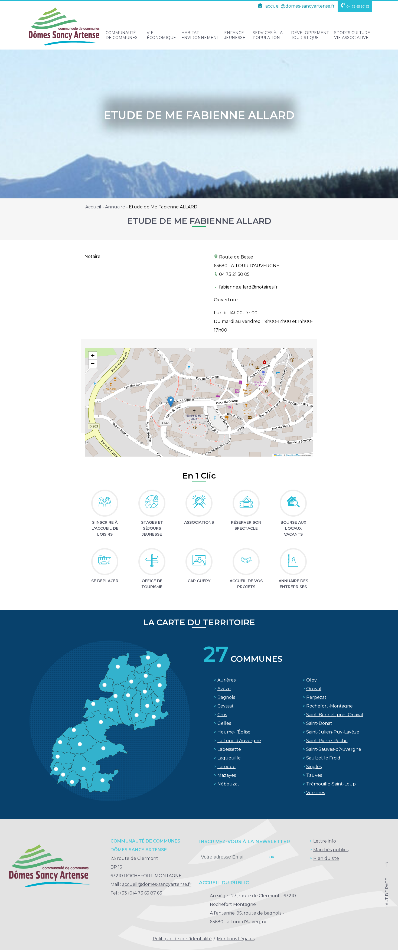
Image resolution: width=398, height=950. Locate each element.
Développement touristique (310, 35)
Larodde (226, 766)
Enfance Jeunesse (234, 35)
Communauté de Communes (122, 35)
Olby (311, 680)
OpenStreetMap (293, 454)
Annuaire (115, 206)
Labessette (229, 749)
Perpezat (316, 697)
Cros (222, 714)
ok (271, 857)
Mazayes (226, 775)
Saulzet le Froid (323, 758)
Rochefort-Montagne (329, 706)
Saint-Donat (319, 723)
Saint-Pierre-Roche (327, 740)
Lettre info (324, 841)
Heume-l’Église (233, 732)
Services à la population (268, 35)
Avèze (224, 688)
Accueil (93, 206)
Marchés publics (330, 849)
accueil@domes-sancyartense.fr (299, 6)
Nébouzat (228, 784)
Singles (314, 766)
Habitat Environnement (200, 35)
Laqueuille (229, 758)
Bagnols (226, 697)
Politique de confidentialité (182, 938)
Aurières (226, 680)
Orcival (313, 688)
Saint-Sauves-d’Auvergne (333, 749)
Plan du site (326, 858)
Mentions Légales (236, 938)
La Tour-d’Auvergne (239, 740)
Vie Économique (161, 35)
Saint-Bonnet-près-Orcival (334, 714)
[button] (170, 401)
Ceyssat (225, 706)
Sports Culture (352, 35)
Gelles (224, 723)
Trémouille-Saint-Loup (331, 784)
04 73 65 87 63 (357, 6)
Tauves (314, 775)
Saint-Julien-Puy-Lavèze (332, 732)
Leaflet (279, 454)
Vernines (315, 792)
